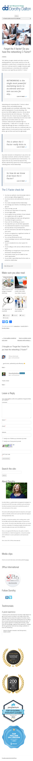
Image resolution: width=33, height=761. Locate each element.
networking (16, 326)
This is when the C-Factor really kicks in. (17, 143)
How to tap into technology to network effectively (7, 291)
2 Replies (4, 56)
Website (4, 432)
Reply (3, 367)
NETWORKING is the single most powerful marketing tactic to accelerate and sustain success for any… (16, 87)
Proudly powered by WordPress (9, 758)
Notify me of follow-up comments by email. (15, 438)
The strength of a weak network (19, 310)
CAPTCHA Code (6, 454)
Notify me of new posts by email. (12, 441)
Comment (4, 402)
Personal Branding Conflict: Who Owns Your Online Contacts (20, 291)
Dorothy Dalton (5, 328)
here (27, 560)
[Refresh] (14, 445)
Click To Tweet (21, 96)
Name (4, 420)
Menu (16, 15)
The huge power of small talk (7, 310)
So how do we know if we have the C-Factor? (16, 176)
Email (4, 426)
